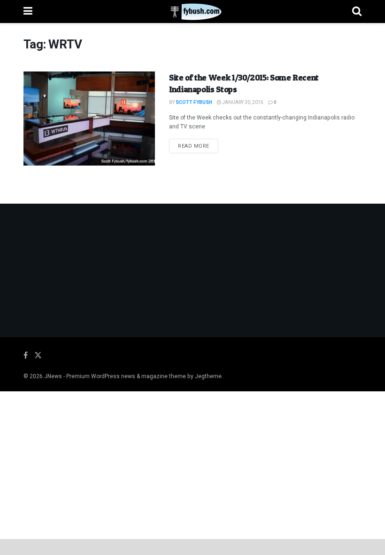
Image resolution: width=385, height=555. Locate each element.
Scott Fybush (194, 102)
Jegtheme (208, 376)
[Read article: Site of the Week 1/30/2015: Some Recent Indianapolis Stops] (89, 118)
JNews (53, 376)
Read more (198, 146)
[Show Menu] (27, 11)
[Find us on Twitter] (38, 355)
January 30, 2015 (242, 102)
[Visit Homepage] (192, 11)
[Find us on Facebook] (25, 355)
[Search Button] (357, 11)
